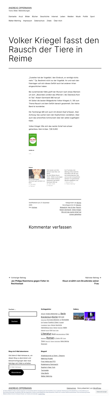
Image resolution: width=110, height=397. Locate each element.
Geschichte (44, 16)
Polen (67, 334)
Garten (49, 325)
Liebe (57, 330)
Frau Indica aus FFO (48, 361)
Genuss (53, 325)
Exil (42, 322)
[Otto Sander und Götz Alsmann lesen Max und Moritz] (56, 177)
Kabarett (43, 330)
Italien (65, 327)
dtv (60, 319)
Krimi (51, 330)
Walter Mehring (15, 21)
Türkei (43, 341)
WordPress (97, 388)
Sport (92, 16)
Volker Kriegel (76, 210)
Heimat (55, 327)
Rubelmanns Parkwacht (49, 364)
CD (59, 317)
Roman (50, 337)
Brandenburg (46, 317)
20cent (43, 314)
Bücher (35, 16)
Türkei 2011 (47, 341)
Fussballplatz (44, 325)
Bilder (27, 16)
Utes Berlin (45, 373)
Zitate (49, 21)
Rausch (78, 207)
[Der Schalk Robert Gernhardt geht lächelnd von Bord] (37, 173)
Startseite (12, 16)
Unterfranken (57, 341)
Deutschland (44, 319)
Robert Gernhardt (65, 210)
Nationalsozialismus (60, 334)
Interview (60, 327)
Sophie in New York (48, 367)
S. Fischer (57, 338)
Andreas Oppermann (20, 8)
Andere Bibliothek (52, 314)
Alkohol (78, 205)
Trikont (64, 338)
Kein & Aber (71, 207)
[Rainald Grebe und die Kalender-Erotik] (89, 316)
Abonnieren (16, 372)
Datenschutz (39, 21)
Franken (45, 322)
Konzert (47, 330)
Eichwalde (65, 320)
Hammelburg (45, 327)
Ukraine (52, 341)
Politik (85, 16)
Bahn (59, 314)
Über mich (58, 21)
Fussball (61, 322)
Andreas (34, 207)
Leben (62, 16)
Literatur (46, 333)
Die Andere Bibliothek (53, 319)
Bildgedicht (63, 207)
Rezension (43, 338)
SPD (61, 338)
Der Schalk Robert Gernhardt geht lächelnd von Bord (37, 181)
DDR (62, 317)
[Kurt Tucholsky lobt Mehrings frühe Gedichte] (73, 177)
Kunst (54, 330)
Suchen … (12, 309)
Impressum (27, 21)
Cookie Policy (41, 394)
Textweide (45, 370)
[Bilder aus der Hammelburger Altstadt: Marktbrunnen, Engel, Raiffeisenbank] (78, 316)
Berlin (63, 313)
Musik (78, 16)
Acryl (21, 16)
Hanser (51, 327)
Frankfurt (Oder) (53, 322)
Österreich (44, 344)
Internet (55, 16)
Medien (71, 16)
